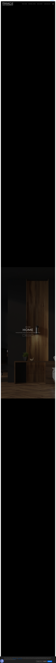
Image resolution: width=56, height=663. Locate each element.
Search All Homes (28, 335)
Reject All (45, 661)
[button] (2, 661)
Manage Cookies (39, 661)
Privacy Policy (15, 658)
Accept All (49, 661)
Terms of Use (20, 658)
